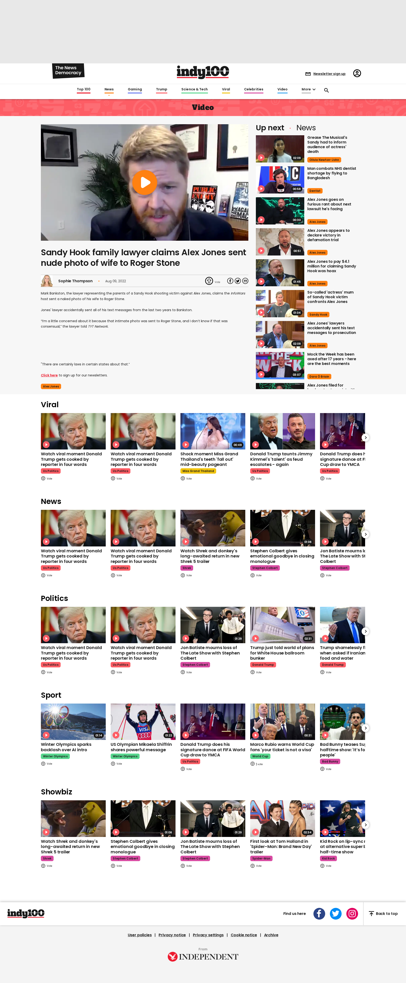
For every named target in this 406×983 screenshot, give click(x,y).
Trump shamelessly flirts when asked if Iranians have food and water (350, 653)
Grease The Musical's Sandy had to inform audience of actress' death (327, 144)
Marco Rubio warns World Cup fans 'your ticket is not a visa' (282, 747)
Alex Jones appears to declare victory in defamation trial (328, 235)
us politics (51, 471)
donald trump (263, 665)
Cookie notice (244, 935)
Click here (49, 375)
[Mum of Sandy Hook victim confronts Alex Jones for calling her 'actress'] (280, 303)
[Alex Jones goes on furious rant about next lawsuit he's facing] (280, 210)
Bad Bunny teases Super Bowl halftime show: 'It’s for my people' (351, 749)
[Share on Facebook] (230, 281)
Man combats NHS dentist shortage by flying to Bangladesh (331, 173)
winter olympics (55, 756)
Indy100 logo (203, 72)
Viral (226, 89)
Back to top (387, 913)
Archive (271, 935)
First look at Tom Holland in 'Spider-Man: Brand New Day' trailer (281, 846)
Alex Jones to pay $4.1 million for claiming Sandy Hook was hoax (331, 266)
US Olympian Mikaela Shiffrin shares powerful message (141, 747)
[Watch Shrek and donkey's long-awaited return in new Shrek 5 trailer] (212, 528)
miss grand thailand (198, 471)
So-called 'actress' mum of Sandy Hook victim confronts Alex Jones (330, 297)
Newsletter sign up (329, 73)
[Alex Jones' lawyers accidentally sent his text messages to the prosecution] (280, 334)
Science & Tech (194, 89)
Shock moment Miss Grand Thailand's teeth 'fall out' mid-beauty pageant (209, 459)
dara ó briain (319, 377)
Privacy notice (172, 935)
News (109, 89)
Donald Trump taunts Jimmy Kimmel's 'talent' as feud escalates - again (281, 459)
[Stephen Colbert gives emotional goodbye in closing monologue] (282, 528)
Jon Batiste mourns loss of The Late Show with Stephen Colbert (349, 556)
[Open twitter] (336, 914)
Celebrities (253, 89)
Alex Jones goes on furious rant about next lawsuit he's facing (329, 204)
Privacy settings (208, 935)
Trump (161, 89)
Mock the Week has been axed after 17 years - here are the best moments (331, 359)
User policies (140, 935)
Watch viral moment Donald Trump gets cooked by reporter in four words (71, 459)
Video (282, 89)
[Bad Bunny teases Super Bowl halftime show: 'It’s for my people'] (352, 722)
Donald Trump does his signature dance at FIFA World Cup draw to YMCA (352, 459)
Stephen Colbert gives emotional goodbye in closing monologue (282, 556)
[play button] (144, 182)
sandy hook (318, 315)
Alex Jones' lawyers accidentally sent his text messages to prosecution (331, 328)
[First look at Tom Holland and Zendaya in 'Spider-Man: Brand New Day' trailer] (282, 818)
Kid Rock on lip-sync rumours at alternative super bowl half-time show (351, 846)
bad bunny (330, 761)
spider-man (261, 858)
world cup (260, 756)
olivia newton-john (324, 160)
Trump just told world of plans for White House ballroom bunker (282, 653)
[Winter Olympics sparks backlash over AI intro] (73, 722)
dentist (314, 191)
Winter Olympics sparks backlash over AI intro (66, 747)
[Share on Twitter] (238, 281)
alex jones (51, 386)
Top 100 (83, 89)
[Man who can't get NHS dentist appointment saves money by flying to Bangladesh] (280, 180)
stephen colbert (265, 568)
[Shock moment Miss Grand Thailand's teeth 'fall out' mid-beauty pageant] (212, 431)
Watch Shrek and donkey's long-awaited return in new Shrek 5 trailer (209, 556)
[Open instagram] (352, 914)
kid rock (328, 858)
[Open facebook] (319, 914)
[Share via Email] (245, 281)
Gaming (135, 89)
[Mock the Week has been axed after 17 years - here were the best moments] (280, 365)
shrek (187, 568)
